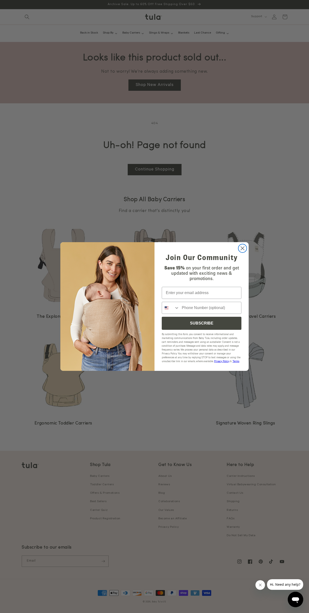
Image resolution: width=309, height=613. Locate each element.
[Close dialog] (242, 248)
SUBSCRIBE (201, 323)
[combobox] (170, 308)
